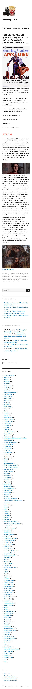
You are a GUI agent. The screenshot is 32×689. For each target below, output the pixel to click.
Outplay (6, 565)
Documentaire (8, 452)
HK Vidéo (6, 513)
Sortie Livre (7, 617)
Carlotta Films (8, 421)
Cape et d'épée (8, 419)
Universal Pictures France (11, 649)
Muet (5, 559)
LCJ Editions (7, 532)
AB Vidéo (6, 377)
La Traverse (7, 530)
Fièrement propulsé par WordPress (20, 686)
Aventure (22, 273)
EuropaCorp (7, 484)
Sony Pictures (8, 615)
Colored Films (8, 434)
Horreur (6, 517)
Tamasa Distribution (10, 630)
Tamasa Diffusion (9, 628)
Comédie (6, 436)
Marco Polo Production (10, 551)
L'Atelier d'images (9, 528)
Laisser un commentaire (14, 281)
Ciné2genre (7, 425)
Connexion (7, 674)
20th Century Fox (9, 375)
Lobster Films (8, 542)
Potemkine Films (9, 580)
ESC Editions (7, 477)
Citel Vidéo (7, 429)
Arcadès (6, 390)
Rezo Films (7, 594)
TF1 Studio (7, 632)
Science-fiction (8, 605)
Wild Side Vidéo (8, 657)
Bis (5, 411)
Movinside (7, 557)
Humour (6, 519)
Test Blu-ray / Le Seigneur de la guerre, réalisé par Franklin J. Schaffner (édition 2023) (15, 39)
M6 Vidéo (7, 546)
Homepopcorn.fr (9, 20)
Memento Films (8, 553)
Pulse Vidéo (7, 588)
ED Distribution (8, 463)
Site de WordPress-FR (10, 680)
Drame (26, 273)
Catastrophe (7, 423)
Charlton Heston (6, 276)
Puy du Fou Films (9, 590)
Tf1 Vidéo (6, 634)
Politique (6, 578)
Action (6, 379)
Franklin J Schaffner (15, 276)
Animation (7, 383)
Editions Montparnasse (11, 467)
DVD (5, 461)
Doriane (6, 454)
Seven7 (6, 609)
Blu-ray (24, 274)
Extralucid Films (9, 488)
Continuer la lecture (8, 269)
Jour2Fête (7, 526)
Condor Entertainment (10, 442)
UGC (5, 645)
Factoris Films (8, 490)
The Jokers (7, 640)
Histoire (6, 511)
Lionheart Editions (9, 540)
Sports (6, 624)
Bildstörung (7, 406)
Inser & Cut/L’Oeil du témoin (12, 523)
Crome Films (7, 446)
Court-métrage (8, 444)
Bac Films (7, 402)
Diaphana (7, 450)
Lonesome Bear (8, 544)
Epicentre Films (8, 471)
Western (6, 655)
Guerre (4, 274)
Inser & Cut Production (10, 521)
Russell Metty (22, 279)
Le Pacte (6, 536)
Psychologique (9, 274)
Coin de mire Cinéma (10, 431)
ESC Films (7, 480)
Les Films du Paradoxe (10, 538)
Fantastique (7, 492)
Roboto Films (8, 599)
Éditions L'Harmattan (10, 465)
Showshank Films (9, 611)
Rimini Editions (8, 597)
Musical (6, 561)
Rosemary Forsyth (14, 279)
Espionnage (7, 482)
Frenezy (6, 503)
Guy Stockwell (24, 276)
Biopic (6, 409)
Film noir (6, 496)
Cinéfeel (6, 427)
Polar (5, 574)
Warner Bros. (8, 653)
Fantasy (6, 494)
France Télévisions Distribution (13, 500)
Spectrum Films (8, 622)
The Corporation (9, 636)
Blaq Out (6, 413)
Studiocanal (7, 626)
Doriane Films (8, 457)
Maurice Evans (24, 278)
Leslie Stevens (16, 278)
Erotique (6, 473)
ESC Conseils (7, 475)
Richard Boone (6, 279)
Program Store (8, 584)
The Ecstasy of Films (10, 638)
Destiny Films (8, 448)
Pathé (5, 569)
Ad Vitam (6, 381)
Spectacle (7, 620)
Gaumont (7, 505)
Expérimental (8, 486)
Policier (6, 576)
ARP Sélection (8, 394)
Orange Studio (8, 563)
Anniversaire (7, 386)
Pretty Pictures (8, 582)
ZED (5, 659)
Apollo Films (7, 388)
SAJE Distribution (9, 603)
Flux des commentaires (11, 678)
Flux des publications (10, 676)
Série (5, 607)
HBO (5, 509)
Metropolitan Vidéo (9, 555)
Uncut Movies (8, 647)
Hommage (7, 515)
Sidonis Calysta (17, 274)
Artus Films (7, 398)
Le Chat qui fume (9, 534)
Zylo (5, 661)
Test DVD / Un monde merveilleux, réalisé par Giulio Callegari (15, 336)
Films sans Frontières (10, 498)
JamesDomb (8, 273)
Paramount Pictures (10, 567)
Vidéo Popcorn (8, 651)
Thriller (6, 642)
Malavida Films (8, 548)
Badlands (6, 404)
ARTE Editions (8, 396)
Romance (6, 601)
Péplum (6, 571)
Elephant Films (8, 469)
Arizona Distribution (10, 392)
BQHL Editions (8, 417)
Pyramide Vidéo (8, 592)
